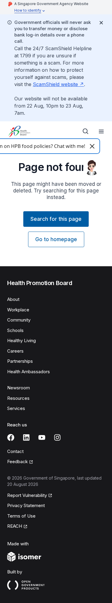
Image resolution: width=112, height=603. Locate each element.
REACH (14, 526)
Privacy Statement (26, 505)
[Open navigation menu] (101, 131)
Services (16, 408)
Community (18, 320)
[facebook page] (10, 437)
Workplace (18, 310)
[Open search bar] (86, 131)
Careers (15, 351)
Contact (15, 451)
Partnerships (20, 361)
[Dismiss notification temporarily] (101, 23)
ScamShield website (55, 84)
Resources (18, 398)
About (13, 299)
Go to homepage (56, 239)
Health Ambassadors (28, 371)
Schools (15, 330)
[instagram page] (57, 437)
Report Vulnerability (27, 495)
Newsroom (18, 388)
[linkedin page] (26, 437)
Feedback (17, 461)
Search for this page (56, 219)
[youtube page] (41, 437)
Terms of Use (21, 516)
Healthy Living (21, 340)
